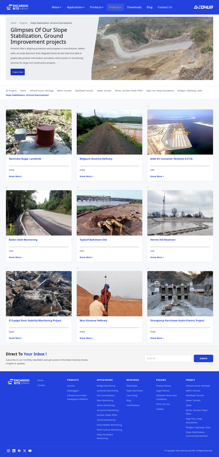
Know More (15, 176)
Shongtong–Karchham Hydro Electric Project (177, 320)
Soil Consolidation (106, 395)
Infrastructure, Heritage (42, 90)
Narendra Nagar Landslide (25, 158)
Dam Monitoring (105, 400)
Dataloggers (73, 390)
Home (13, 23)
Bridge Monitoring (106, 385)
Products (95, 7)
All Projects (11, 90)
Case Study (132, 395)
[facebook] (19, 450)
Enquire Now (17, 72)
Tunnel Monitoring (106, 419)
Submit (203, 358)
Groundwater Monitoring (109, 424)
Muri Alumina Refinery (93, 320)
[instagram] (8, 450)
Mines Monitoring (106, 405)
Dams (23, 90)
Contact (41, 385)
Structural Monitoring (108, 410)
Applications (75, 7)
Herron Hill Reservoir (162, 239)
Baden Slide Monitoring (23, 239)
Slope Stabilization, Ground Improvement (27, 95)
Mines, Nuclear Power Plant (129, 90)
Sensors (71, 385)
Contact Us (165, 7)
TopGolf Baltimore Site (93, 239)
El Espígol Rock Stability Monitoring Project (35, 320)
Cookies (160, 409)
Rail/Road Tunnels (84, 90)
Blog (150, 7)
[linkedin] (13, 450)
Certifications (133, 405)
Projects (114, 7)
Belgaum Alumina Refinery (96, 158)
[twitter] (24, 450)
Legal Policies (163, 390)
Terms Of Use (163, 404)
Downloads (134, 7)
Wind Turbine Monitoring (109, 429)
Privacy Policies (163, 385)
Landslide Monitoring (107, 390)
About (55, 7)
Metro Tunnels (64, 90)
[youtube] (29, 450)
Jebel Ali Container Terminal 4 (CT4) (171, 158)
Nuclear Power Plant (107, 415)
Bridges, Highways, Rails (190, 90)
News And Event (134, 390)
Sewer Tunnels (104, 90)
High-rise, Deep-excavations (160, 90)
